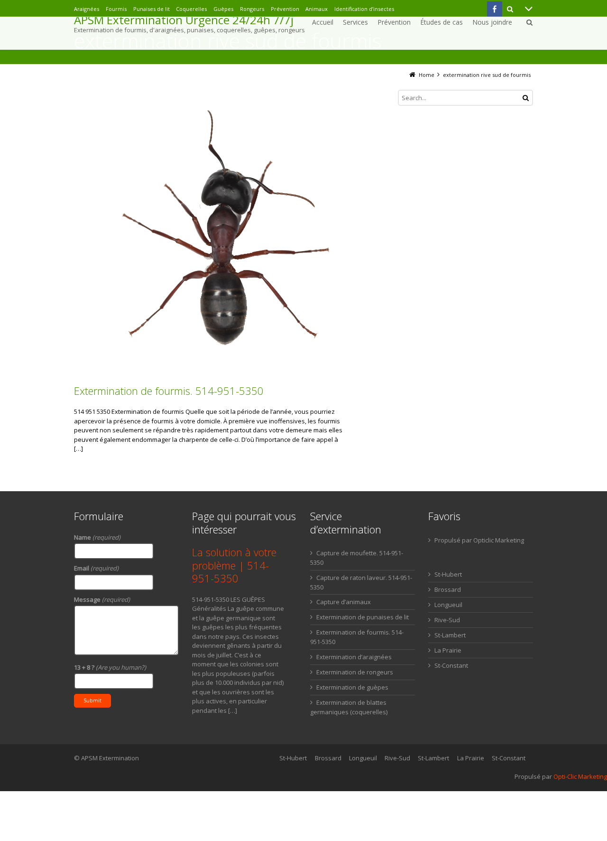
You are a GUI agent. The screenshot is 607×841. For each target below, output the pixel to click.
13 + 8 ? (110, 667)
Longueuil (448, 604)
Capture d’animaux (343, 602)
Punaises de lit (151, 8)
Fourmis (116, 8)
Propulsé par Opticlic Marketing (479, 540)
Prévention (285, 8)
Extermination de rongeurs (354, 672)
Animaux (316, 8)
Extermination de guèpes (352, 687)
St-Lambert (450, 635)
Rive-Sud (447, 620)
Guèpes (223, 8)
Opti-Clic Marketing (580, 776)
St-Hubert (448, 574)
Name (97, 537)
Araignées (86, 8)
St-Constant (451, 665)
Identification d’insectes (364, 8)
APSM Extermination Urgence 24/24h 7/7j (184, 20)
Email (96, 568)
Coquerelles (191, 8)
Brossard (447, 589)
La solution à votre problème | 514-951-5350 (234, 565)
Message (102, 599)
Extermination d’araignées (354, 657)
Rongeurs (252, 8)
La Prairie (447, 650)
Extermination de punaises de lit (362, 617)
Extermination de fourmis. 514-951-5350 (169, 390)
